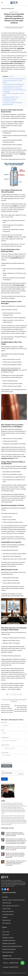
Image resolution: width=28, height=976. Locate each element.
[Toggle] (25, 903)
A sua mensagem (4, 752)
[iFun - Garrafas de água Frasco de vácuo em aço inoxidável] (14, 2)
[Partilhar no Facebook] (10, 694)
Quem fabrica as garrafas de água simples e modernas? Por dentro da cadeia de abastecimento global (7, 708)
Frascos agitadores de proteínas (10, 905)
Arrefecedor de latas (7, 914)
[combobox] (2, 748)
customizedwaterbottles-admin (14, 27)
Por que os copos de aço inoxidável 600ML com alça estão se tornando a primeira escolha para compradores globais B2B (15, 855)
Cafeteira (4, 917)
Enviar (4, 779)
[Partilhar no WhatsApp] (7, 694)
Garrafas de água (6, 903)
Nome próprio (4, 722)
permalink (15, 701)
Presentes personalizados (9, 949)
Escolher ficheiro (7, 766)
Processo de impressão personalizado (12, 946)
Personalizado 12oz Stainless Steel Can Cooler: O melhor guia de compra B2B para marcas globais (16, 848)
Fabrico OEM (5, 934)
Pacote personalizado (8, 952)
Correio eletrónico (5, 737)
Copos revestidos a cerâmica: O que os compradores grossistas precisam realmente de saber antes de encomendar (16, 863)
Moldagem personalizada (8, 943)
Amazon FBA (5, 932)
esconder (11, 76)
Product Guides (18, 699)
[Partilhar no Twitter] (12, 694)
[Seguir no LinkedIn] (5, 889)
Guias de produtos (14, 12)
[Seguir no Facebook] (2, 889)
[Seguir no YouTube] (8, 889)
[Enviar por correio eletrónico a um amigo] (15, 694)
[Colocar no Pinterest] (18, 694)
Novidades (5, 897)
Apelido (2, 729)
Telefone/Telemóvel (5, 744)
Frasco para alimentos (8, 911)
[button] (2, 2)
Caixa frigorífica (6, 923)
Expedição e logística (8, 937)
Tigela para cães (6, 920)
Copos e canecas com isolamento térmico (13, 900)
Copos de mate (6, 908)
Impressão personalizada (8, 940)
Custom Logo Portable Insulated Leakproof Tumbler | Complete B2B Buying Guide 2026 (15, 834)
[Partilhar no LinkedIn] (20, 694)
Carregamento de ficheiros (6, 763)
